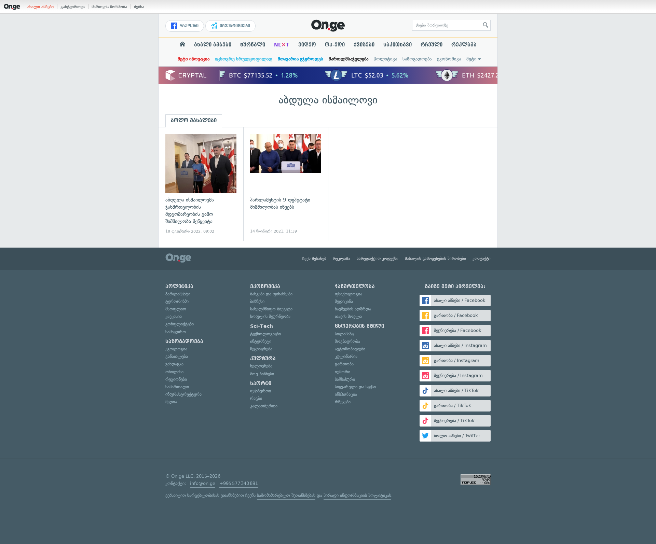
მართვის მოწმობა (109, 6)
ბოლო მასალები (194, 120)
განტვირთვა (72, 6)
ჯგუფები (188, 26)
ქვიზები (364, 44)
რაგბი (256, 398)
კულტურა (263, 358)
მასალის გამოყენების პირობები (435, 258)
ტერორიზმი (177, 301)
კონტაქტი (482, 258)
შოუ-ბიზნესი (262, 373)
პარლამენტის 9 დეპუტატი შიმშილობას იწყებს (285, 184)
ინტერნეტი (260, 341)
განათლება (176, 356)
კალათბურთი (263, 405)
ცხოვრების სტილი (359, 326)
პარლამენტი (177, 293)
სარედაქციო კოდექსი (377, 258)
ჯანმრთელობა (355, 286)
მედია (171, 401)
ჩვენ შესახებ (314, 258)
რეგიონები (176, 379)
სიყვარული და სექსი (355, 386)
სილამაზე (344, 333)
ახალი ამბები (40, 6)
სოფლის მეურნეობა (270, 316)
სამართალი (177, 386)
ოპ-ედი (335, 44)
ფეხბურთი (260, 390)
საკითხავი (397, 44)
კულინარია (346, 356)
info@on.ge (202, 483)
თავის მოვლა (348, 316)
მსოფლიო (175, 308)
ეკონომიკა (449, 58)
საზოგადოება (417, 58)
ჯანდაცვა (174, 363)
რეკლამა (464, 44)
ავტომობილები (350, 348)
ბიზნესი (257, 301)
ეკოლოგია (176, 348)
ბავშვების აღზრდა (353, 308)
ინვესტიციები (234, 26)
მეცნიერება (261, 348)
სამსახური (345, 379)
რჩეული (431, 44)
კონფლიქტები (179, 323)
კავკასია (173, 316)
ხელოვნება (261, 365)
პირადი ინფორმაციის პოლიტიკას (357, 495)
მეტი (471, 58)
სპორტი (260, 383)
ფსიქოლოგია (348, 293)
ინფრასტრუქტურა (183, 394)
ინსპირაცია (346, 394)
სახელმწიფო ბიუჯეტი (271, 308)
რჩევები (343, 401)
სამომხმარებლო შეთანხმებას (286, 495)
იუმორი (342, 371)
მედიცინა (344, 301)
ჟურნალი (252, 44)
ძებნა (139, 6)
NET (281, 44)
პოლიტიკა (385, 58)
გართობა (344, 363)
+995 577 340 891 (238, 483)
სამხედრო (175, 331)
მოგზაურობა (347, 341)
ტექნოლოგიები (265, 333)
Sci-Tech (261, 326)
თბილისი (174, 371)
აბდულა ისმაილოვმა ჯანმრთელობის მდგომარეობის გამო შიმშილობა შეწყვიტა (201, 184)
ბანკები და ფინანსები (271, 293)
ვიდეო (307, 44)
